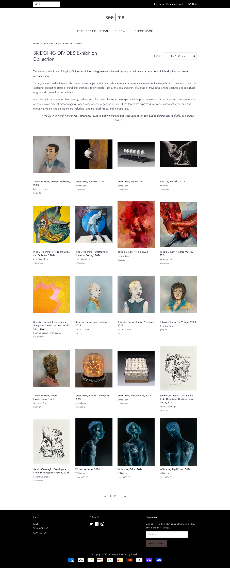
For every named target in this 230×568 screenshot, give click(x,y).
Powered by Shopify (128, 554)
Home (36, 44)
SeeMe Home (144, 31)
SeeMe (114, 554)
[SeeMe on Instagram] (102, 524)
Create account (174, 4)
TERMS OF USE (40, 528)
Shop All (121, 31)
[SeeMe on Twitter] (91, 524)
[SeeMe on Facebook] (97, 524)
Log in (157, 4)
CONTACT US (39, 532)
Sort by (157, 56)
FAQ (35, 523)
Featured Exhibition (92, 31)
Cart (194, 4)
